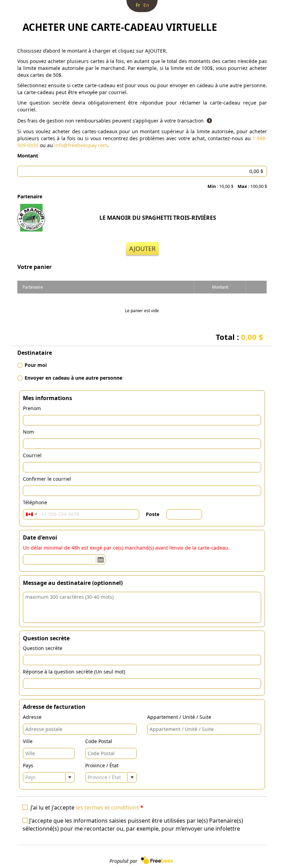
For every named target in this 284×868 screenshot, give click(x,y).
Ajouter (142, 248)
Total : (239, 337)
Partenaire (29, 196)
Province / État (101, 765)
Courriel (32, 455)
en (146, 5)
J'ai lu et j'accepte (86, 807)
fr (138, 5)
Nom (28, 431)
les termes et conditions (107, 807)
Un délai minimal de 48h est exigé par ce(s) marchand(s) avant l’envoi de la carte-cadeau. (126, 547)
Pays (28, 765)
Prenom (32, 408)
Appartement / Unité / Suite (179, 717)
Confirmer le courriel (47, 479)
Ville (28, 741)
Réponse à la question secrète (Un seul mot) (74, 671)
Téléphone (35, 502)
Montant (27, 155)
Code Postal (98, 741)
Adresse (32, 717)
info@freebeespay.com (80, 145)
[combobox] (31, 514)
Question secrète (42, 648)
